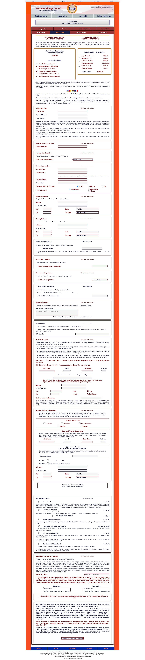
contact (80, 1)
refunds (89, 648)
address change (84, 29)
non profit (83, 16)
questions (64, 1)
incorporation (42, 29)
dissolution (105, 29)
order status (95, 1)
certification (63, 29)
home (33, 1)
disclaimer (72, 648)
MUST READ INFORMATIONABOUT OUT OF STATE (54, 38)
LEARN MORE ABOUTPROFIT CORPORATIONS (91, 38)
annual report (102, 32)
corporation (62, 16)
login (106, 648)
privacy (39, 648)
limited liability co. (104, 16)
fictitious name (41, 16)
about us (49, 1)
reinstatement (81, 32)
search (111, 1)
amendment (41, 32)
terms (56, 648)
